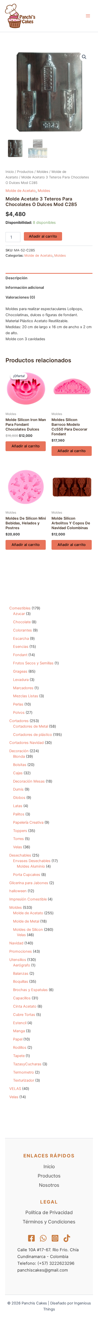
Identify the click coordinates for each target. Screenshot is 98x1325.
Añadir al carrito (43, 236)
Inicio (10, 172)
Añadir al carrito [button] (26, 446)
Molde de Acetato (21, 190)
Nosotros (49, 1185)
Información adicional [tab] (25, 287)
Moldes (42, 172)
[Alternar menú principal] (88, 16)
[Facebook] (31, 1238)
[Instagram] (55, 1238)
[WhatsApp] (43, 1238)
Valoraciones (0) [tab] (20, 297)
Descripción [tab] (16, 278)
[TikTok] (67, 1238)
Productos (25, 172)
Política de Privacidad (49, 1212)
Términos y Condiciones (49, 1222)
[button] (84, 56)
